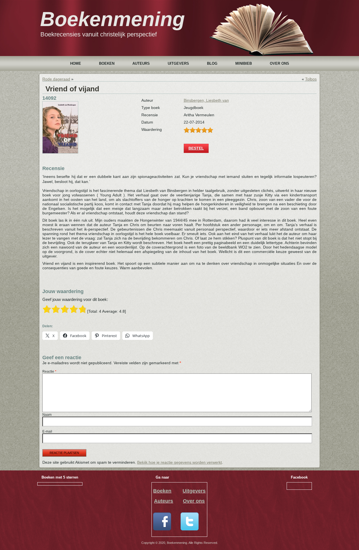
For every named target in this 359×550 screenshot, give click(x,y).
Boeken (106, 63)
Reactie (49, 371)
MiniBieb (243, 63)
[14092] (60, 152)
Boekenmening (112, 19)
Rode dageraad (56, 79)
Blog (212, 63)
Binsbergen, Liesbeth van (206, 100)
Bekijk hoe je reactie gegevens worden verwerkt (179, 462)
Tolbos (311, 79)
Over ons (279, 63)
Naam (47, 415)
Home (75, 63)
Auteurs (141, 63)
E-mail (47, 431)
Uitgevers (178, 63)
